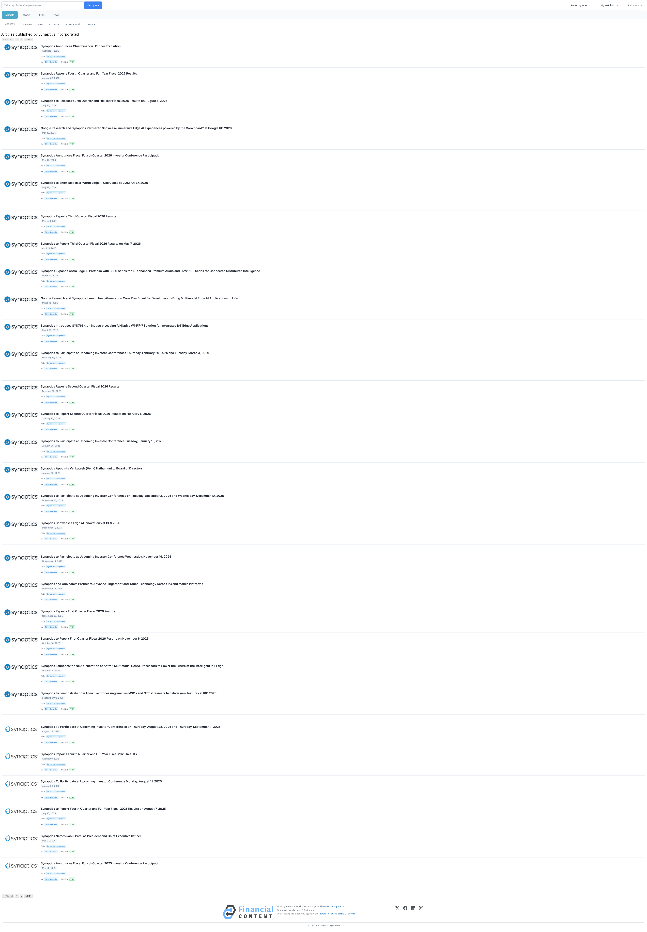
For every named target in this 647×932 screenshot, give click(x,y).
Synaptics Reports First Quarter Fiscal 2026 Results (78, 611)
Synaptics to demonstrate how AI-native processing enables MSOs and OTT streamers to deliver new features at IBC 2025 (129, 693)
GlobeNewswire (51, 62)
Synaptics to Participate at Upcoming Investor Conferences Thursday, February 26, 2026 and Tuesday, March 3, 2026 (125, 353)
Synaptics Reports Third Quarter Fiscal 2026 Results (78, 216)
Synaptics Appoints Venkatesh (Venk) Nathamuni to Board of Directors (92, 468)
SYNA (71, 62)
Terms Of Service (347, 913)
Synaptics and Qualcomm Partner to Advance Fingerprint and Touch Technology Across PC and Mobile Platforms (122, 584)
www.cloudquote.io (334, 906)
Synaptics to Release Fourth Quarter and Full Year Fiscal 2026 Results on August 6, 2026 (104, 101)
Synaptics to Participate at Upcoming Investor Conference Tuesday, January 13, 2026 (102, 441)
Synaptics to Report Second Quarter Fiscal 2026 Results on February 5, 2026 (96, 413)
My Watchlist (608, 5)
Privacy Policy (326, 913)
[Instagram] (421, 912)
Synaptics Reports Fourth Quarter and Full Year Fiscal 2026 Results (89, 73)
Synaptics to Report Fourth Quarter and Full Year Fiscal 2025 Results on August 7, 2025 (103, 808)
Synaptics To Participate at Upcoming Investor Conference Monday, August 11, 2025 (101, 781)
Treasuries (91, 24)
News (41, 24)
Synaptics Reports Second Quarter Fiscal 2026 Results (80, 386)
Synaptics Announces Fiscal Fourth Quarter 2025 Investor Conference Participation (101, 863)
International (73, 24)
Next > (28, 39)
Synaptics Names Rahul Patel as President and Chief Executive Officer (91, 836)
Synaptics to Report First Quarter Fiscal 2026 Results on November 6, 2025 (95, 638)
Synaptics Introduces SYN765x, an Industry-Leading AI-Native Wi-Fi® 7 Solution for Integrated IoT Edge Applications (125, 325)
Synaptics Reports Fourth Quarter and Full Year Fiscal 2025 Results (89, 754)
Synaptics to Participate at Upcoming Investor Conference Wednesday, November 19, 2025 (106, 556)
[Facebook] (405, 912)
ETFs (41, 15)
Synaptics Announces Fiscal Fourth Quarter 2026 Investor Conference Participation (101, 155)
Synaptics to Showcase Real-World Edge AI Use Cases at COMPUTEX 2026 (94, 182)
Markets (9, 15)
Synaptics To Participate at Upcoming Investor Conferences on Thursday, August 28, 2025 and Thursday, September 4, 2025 (131, 726)
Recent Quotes (579, 5)
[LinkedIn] (413, 912)
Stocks (26, 15)
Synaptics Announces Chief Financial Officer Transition (81, 46)
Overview (27, 24)
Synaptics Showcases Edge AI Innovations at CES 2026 (80, 523)
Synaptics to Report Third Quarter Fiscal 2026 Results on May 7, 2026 (91, 243)
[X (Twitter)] (397, 912)
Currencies (55, 24)
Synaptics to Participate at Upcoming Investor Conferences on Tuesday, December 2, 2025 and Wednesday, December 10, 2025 (132, 495)
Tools (56, 15)
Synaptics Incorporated (56, 56)
